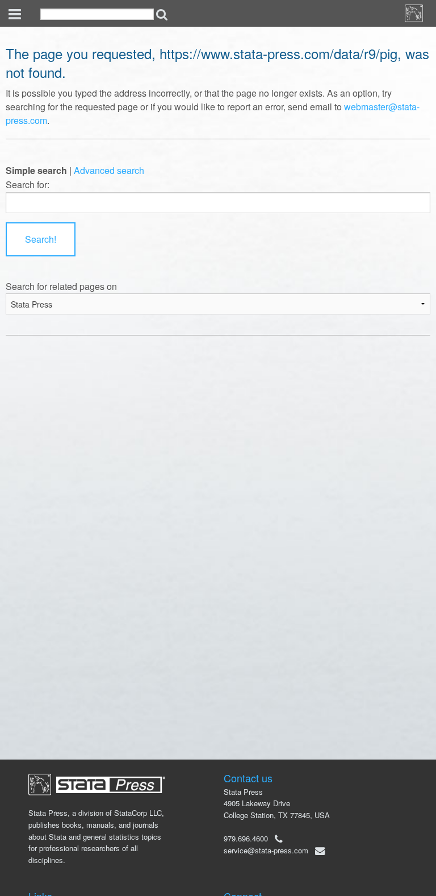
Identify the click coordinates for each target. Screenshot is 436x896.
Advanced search (109, 170)
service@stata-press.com (266, 850)
